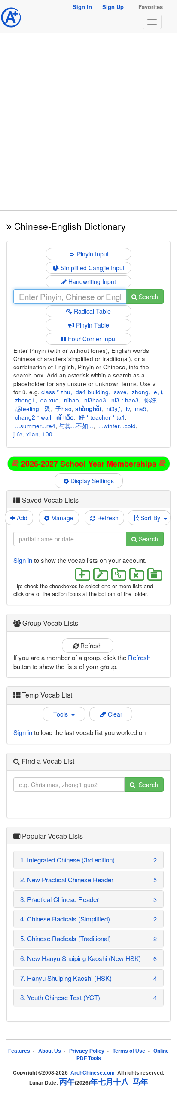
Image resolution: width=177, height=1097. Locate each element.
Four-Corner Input (91, 338)
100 (47, 434)
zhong (140, 392)
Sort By (151, 517)
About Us (49, 1051)
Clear (114, 714)
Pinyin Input (92, 254)
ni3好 (114, 409)
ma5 (140, 409)
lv (128, 409)
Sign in (22, 560)
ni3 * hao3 (125, 400)
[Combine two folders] (118, 573)
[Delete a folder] (136, 573)
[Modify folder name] (100, 573)
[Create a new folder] (82, 573)
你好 (150, 400)
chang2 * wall (33, 417)
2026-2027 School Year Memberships (89, 463)
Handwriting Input (91, 281)
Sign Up (113, 7)
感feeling (27, 409)
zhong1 (25, 400)
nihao (71, 400)
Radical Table (91, 311)
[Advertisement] (88, 121)
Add (21, 517)
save (120, 392)
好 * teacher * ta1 (102, 417)
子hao (63, 409)
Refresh (107, 517)
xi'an (32, 434)
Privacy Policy (86, 1051)
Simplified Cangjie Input (92, 267)
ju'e (18, 434)
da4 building (92, 392)
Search (147, 296)
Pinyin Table (91, 325)
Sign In (82, 7)
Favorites (150, 7)
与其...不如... (76, 426)
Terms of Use (129, 1051)
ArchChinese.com (92, 1073)
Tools (62, 714)
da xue (49, 400)
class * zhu (55, 392)
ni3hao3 (95, 400)
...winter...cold (117, 426)
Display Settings (93, 480)
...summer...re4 (35, 426)
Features (19, 1051)
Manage (61, 517)
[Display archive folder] (153, 573)
